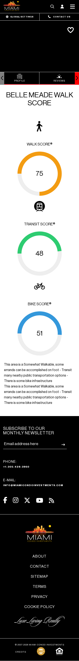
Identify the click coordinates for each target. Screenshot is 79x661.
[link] (19, 78)
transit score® (39, 224)
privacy (39, 597)
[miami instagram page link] (15, 500)
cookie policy (39, 607)
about (39, 556)
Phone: (16, 464)
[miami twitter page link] (27, 500)
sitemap (39, 576)
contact (39, 566)
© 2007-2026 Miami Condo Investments (39, 645)
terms (39, 586)
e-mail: (33, 482)
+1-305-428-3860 (16, 466)
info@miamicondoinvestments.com (33, 485)
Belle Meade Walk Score (39, 99)
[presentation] (2, 78)
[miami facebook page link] (5, 500)
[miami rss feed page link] (51, 500)
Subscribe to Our (28, 431)
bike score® (39, 304)
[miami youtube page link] (39, 500)
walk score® (39, 144)
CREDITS (20, 652)
